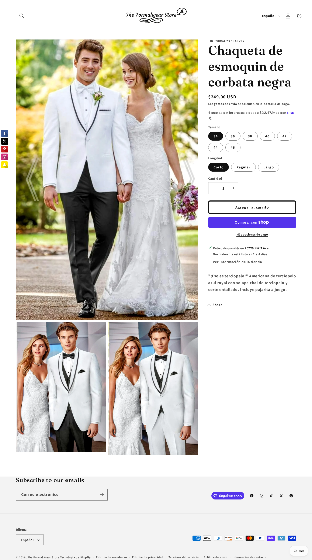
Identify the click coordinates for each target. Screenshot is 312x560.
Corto (218, 167)
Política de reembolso (111, 557)
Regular (243, 167)
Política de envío (216, 557)
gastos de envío (225, 104)
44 (216, 147)
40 (267, 136)
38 (250, 136)
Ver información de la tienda (237, 261)
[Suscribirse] (101, 495)
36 (233, 136)
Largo (268, 167)
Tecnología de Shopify (75, 557)
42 (284, 136)
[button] (10, 15)
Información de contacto (249, 557)
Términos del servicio (184, 557)
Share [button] (217, 304)
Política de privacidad (147, 557)
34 (216, 136)
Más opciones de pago (252, 234)
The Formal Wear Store (43, 557)
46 (233, 147)
